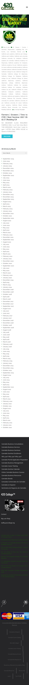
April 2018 (6, 296)
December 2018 (8, 289)
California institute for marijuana (11, 87)
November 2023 (8, 197)
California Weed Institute (19, 105)
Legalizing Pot (20, 49)
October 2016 (7, 325)
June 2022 (6, 225)
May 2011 (6, 415)
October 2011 (7, 406)
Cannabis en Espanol (8, 485)
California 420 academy (8, 54)
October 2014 (7, 370)
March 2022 (7, 232)
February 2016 (7, 344)
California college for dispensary (17, 74)
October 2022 (7, 216)
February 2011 (7, 422)
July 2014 (6, 377)
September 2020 (8, 266)
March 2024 (7, 187)
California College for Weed (19, 78)
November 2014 (8, 368)
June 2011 (6, 413)
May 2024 (6, 182)
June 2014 (6, 380)
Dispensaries (11, 49)
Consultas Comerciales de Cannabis (13, 482)
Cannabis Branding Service (14, 659)
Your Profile (18, 676)
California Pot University (14, 98)
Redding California (6, 109)
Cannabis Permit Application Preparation (15, 460)
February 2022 (7, 235)
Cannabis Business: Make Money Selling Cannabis (14, 540)
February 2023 (7, 209)
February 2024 (7, 189)
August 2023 (7, 201)
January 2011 (7, 425)
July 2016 (6, 332)
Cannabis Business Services (11, 447)
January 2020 (7, 277)
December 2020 (8, 261)
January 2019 (7, 287)
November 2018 (8, 292)
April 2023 (6, 204)
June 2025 (6, 161)
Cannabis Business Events (14, 654)
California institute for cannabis (17, 85)
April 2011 (6, 418)
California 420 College (21, 54)
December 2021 (8, 237)
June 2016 (6, 335)
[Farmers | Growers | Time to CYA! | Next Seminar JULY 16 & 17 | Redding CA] (9, 37)
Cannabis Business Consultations (12, 444)
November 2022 (8, 213)
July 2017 (6, 311)
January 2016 (7, 346)
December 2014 (8, 365)
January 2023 (7, 211)
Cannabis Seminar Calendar (11, 469)
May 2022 (6, 228)
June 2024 (6, 180)
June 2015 (6, 351)
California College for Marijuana (11, 76)
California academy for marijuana (17, 63)
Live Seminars (11, 51)
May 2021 (6, 249)
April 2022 (6, 230)
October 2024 (7, 173)
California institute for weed (19, 89)
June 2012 (6, 392)
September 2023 (8, 199)
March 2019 (7, 285)
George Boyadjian (20, 109)
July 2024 (6, 178)
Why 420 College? (14, 643)
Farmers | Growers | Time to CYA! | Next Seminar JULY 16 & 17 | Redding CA (14, 117)
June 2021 (6, 247)
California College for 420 (8, 71)
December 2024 (8, 168)
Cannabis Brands (7, 478)
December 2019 (8, 280)
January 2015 (7, 363)
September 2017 (8, 306)
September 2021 (8, 239)
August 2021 (7, 242)
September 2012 (8, 387)
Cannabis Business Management (12, 463)
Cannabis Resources (9, 670)
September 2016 (8, 327)
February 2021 (7, 256)
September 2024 (8, 175)
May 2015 (6, 354)
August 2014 (7, 375)
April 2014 (6, 384)
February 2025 (7, 163)
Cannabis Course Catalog (14, 637)
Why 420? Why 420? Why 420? (12, 456)
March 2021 (7, 254)
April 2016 (6, 339)
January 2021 (7, 258)
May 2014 (6, 382)
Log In (9, 676)
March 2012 (7, 399)
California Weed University (9, 107)
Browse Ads (22, 670)
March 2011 (6, 420)
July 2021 (6, 244)
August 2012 (7, 389)
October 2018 (7, 294)
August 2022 (7, 220)
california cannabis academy (14, 67)
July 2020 (6, 268)
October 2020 (7, 263)
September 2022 (8, 218)
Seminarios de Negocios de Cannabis (14, 488)
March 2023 (7, 206)
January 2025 (7, 166)
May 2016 (6, 337)
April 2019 (6, 282)
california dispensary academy (11, 80)
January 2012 (7, 403)
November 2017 (8, 304)
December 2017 (8, 301)
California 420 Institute (8, 56)
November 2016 (8, 323)
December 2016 (8, 320)
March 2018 (7, 299)
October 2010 (7, 427)
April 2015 (6, 356)
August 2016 (7, 330)
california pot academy (13, 96)
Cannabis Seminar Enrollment (11, 453)
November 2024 (8, 170)
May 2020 (6, 270)
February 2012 (7, 401)
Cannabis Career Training (10, 466)
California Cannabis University (19, 69)
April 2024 (6, 185)
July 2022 (6, 223)
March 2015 (7, 358)
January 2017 (7, 318)
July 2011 (6, 411)
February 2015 (7, 361)
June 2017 (6, 313)
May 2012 (6, 394)
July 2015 (6, 349)
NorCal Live (21, 51)
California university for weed (12, 103)
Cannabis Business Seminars (11, 450)
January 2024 (7, 192)
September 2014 (8, 373)
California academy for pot (9, 65)
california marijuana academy (11, 91)
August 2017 (7, 308)
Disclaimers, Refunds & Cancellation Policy (14, 665)
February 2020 (8, 275)
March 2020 (7, 273)
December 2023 (8, 194)
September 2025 (8, 159)
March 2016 (7, 342)
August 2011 (7, 408)
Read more (7, 136)
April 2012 (6, 396)
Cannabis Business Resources (11, 475)
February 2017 (7, 316)
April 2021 (6, 251)
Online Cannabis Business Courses (13, 472)
